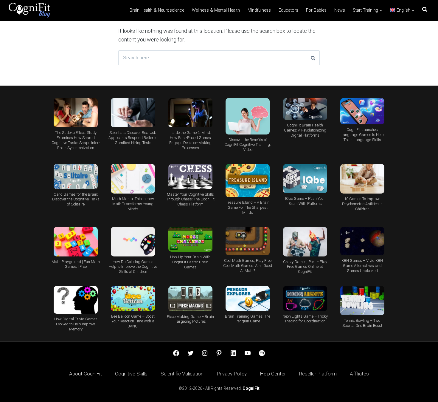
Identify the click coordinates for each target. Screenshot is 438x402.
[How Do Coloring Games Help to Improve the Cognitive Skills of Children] (132, 241)
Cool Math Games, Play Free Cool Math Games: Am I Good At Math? (247, 265)
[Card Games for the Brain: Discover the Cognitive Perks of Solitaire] (75, 176)
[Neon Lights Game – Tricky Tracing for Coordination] (304, 298)
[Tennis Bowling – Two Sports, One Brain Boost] (362, 300)
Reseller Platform (318, 374)
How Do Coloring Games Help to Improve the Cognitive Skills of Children (133, 266)
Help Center (273, 374)
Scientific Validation (182, 374)
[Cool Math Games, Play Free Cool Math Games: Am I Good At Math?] (247, 241)
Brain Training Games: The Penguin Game (247, 319)
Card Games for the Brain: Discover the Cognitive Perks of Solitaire (76, 199)
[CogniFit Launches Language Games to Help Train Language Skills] (362, 111)
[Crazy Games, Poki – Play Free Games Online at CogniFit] (304, 241)
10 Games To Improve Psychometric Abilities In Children (362, 204)
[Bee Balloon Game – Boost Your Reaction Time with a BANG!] (132, 298)
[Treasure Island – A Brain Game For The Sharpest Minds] (247, 180)
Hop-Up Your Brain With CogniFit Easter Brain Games (190, 262)
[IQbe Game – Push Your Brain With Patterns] (304, 178)
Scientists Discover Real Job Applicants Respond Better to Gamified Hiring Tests (132, 137)
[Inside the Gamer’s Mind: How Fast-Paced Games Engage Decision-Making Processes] (190, 113)
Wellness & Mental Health (216, 10)
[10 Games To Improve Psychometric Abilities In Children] (362, 179)
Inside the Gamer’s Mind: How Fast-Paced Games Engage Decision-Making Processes (190, 140)
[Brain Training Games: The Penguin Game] (247, 298)
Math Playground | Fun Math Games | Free (76, 264)
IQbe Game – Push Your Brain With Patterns (305, 201)
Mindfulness (259, 10)
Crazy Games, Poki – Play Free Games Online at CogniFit (305, 266)
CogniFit (251, 388)
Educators (288, 10)
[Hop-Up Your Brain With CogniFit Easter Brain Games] (190, 239)
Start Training (365, 10)
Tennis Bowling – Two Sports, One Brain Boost (362, 323)
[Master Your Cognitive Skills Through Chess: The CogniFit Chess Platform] (190, 176)
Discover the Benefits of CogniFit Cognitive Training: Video (247, 144)
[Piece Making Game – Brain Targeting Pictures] (190, 298)
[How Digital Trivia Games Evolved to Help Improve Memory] (75, 300)
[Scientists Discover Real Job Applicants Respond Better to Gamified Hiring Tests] (132, 113)
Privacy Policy (232, 374)
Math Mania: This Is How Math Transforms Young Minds (133, 204)
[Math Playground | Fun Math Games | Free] (75, 241)
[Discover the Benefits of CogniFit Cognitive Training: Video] (247, 116)
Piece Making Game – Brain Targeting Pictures (190, 319)
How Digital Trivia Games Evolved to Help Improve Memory (75, 324)
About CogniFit (85, 374)
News (339, 10)
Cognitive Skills (131, 374)
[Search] (313, 57)
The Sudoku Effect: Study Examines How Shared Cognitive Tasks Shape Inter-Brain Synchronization (76, 140)
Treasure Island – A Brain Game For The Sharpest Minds (247, 207)
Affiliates (359, 374)
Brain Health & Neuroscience (157, 10)
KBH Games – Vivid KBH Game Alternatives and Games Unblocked (362, 265)
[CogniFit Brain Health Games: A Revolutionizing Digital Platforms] (304, 109)
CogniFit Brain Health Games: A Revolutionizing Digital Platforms (305, 130)
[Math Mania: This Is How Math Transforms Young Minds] (132, 179)
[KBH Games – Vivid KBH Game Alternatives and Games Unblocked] (362, 241)
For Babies (316, 10)
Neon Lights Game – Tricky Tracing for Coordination (305, 319)
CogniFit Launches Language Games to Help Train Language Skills (362, 134)
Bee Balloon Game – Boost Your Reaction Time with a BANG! (133, 321)
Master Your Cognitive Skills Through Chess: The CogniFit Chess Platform (190, 199)
